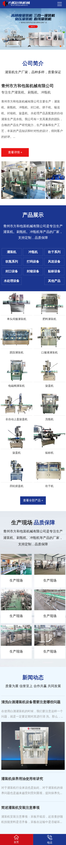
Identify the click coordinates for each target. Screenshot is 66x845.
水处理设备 (11, 280)
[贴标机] (49, 437)
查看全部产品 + (33, 500)
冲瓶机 (33, 252)
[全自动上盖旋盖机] (16, 403)
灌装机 (11, 252)
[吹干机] (49, 470)
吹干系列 (54, 252)
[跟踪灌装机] (16, 337)
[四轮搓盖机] (16, 470)
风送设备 (54, 261)
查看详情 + (15, 152)
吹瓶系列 (12, 261)
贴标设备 (54, 271)
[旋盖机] (49, 370)
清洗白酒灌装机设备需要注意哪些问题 (30, 702)
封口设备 (12, 271)
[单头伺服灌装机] (16, 303)
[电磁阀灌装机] (16, 370)
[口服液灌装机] (49, 337)
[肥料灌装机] (49, 303)
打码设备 (33, 261)
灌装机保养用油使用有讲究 (22, 779)
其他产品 (54, 280)
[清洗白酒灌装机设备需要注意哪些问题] (33, 746)
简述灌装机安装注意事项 (20, 807)
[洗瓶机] (49, 403)
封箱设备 (33, 271)
